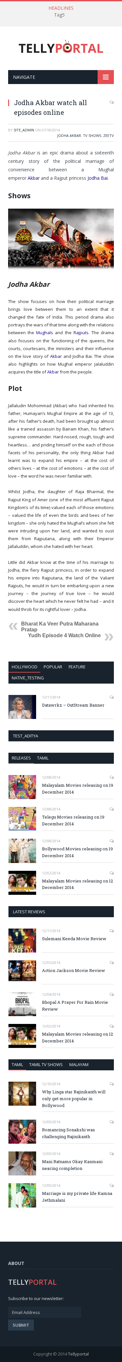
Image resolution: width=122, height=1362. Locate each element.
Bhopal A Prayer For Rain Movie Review (75, 1005)
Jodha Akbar (69, 135)
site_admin (24, 130)
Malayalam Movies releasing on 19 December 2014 (77, 788)
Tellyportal (78, 1354)
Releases (21, 758)
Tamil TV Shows (46, 1064)
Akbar (34, 178)
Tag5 (59, 15)
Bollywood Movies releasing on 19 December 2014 (77, 852)
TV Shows (92, 135)
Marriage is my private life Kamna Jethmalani (77, 1196)
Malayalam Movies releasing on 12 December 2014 (77, 884)
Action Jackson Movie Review (73, 970)
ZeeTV (108, 135)
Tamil (42, 758)
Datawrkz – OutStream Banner (73, 705)
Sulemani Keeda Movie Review (74, 939)
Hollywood (24, 667)
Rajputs (81, 332)
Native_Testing (28, 678)
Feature (77, 667)
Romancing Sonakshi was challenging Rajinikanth (68, 1133)
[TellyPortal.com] (61, 47)
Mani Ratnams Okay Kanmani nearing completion (72, 1165)
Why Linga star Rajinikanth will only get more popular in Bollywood (73, 1098)
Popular (53, 667)
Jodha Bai (98, 178)
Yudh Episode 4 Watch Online (64, 635)
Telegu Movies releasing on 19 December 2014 (73, 820)
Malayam (78, 1064)
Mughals (44, 332)
